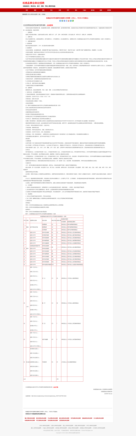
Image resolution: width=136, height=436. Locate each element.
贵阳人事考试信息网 (56, 425)
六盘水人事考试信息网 (48, 428)
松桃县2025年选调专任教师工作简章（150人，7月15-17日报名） (42, 411)
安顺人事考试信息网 (80, 425)
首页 (27, 10)
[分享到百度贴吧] (66, 20)
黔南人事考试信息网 (73, 428)
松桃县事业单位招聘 (37, 414)
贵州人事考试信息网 (32, 14)
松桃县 (43, 14)
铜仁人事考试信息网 (36, 428)
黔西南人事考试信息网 (85, 428)
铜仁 (40, 14)
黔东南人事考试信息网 (61, 428)
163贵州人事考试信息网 (99, 428)
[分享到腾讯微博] (71, 20)
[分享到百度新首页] (64, 20)
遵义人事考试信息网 (68, 425)
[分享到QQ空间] (62, 20)
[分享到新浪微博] (68, 20)
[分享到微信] (73, 20)
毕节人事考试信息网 (91, 425)
